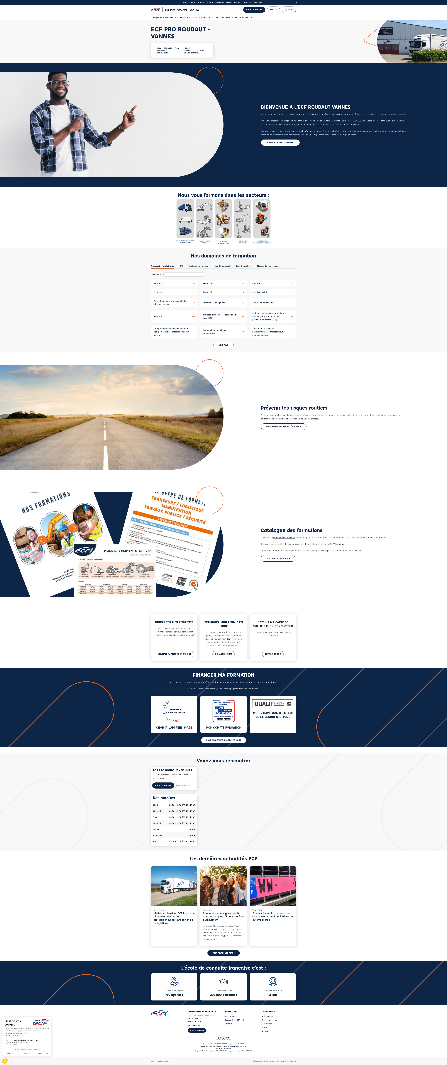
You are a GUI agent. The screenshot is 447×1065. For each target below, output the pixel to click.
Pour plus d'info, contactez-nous (223, 740)
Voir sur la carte (162, 53)
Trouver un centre (269, 1020)
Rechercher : (157, 274)
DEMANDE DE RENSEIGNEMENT (280, 142)
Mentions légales (163, 1061)
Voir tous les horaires (191, 53)
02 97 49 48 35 (161, 778)
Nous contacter (254, 9)
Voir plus (223, 345)
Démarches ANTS (223, 654)
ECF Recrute (267, 1024)
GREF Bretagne (337, 544)
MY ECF (273, 9)
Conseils (228, 1024)
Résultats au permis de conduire (174, 654)
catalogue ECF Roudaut (284, 537)
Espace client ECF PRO (234, 1020)
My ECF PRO (230, 1016)
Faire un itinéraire (183, 786)
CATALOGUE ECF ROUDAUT (278, 558)
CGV (152, 1061)
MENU (290, 9)
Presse (264, 1027)
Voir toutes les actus (224, 953)
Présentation (267, 1016)
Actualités (266, 1031)
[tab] (162, 266)
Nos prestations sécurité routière (283, 426)
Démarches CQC (273, 654)
